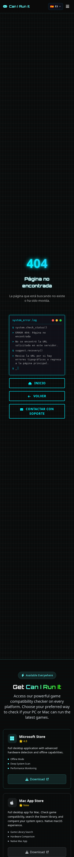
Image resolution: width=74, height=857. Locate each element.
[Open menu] (67, 6)
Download (37, 779)
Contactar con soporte (39, 411)
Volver (39, 396)
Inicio (39, 383)
